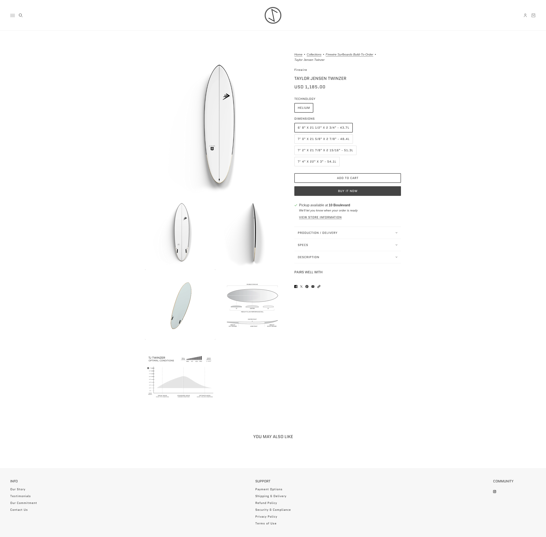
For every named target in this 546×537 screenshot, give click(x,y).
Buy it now (347, 191)
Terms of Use (266, 523)
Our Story (17, 489)
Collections (314, 54)
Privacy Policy (266, 516)
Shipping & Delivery (270, 496)
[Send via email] (313, 286)
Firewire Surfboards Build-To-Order (349, 54)
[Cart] (533, 15)
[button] (319, 286)
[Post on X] (301, 286)
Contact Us (19, 510)
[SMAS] (273, 15)
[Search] (20, 15)
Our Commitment (23, 503)
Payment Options (269, 489)
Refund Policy (266, 503)
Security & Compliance (273, 510)
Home (298, 54)
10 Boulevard (339, 205)
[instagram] (494, 491)
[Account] (525, 15)
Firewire (300, 70)
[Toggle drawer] (12, 15)
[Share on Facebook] (295, 286)
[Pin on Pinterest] (307, 286)
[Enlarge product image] (216, 124)
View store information (320, 217)
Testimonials (20, 496)
